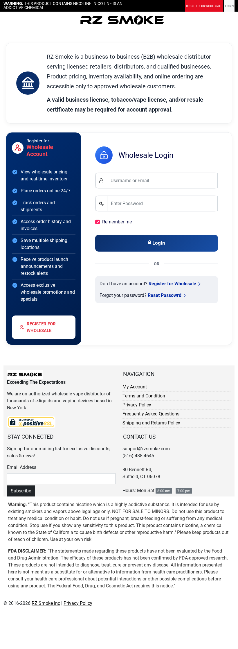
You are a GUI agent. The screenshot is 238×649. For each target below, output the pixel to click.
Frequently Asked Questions (150, 414)
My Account (134, 387)
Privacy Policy (136, 405)
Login (229, 6)
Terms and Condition (143, 396)
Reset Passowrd (164, 295)
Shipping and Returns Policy (151, 423)
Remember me (117, 222)
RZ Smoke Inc (46, 603)
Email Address (21, 467)
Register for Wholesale (172, 283)
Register (204, 6)
